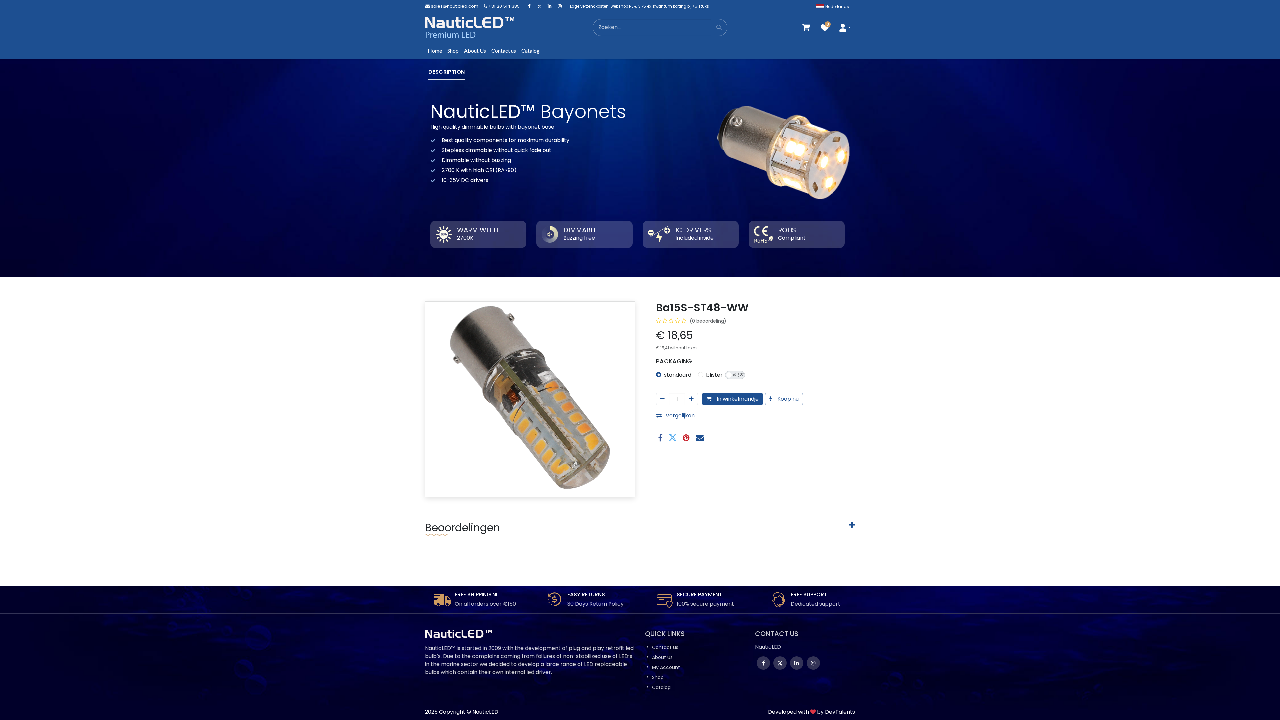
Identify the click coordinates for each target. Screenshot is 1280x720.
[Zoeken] (719, 27)
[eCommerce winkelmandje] (806, 27)
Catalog (661, 687)
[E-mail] (700, 438)
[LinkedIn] (549, 6)
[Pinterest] (686, 438)
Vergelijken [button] (680, 415)
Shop (658, 677)
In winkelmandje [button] (737, 399)
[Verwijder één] (662, 399)
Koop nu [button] (787, 399)
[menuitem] (435, 50)
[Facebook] (529, 6)
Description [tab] (446, 72)
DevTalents (840, 712)
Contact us (665, 647)
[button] (845, 27)
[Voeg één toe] (691, 399)
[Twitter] (539, 6)
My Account (666, 667)
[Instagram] (559, 6)
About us (662, 657)
